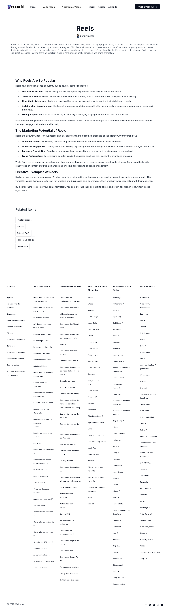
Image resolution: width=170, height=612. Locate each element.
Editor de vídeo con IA (69, 361)
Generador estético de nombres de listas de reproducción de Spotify (70, 404)
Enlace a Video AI (40, 476)
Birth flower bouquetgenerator (96, 489)
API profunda (145, 488)
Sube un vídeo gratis (42, 334)
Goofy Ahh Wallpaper (69, 573)
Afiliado (101, 7)
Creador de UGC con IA (43, 542)
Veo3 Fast (92, 448)
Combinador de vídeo (42, 360)
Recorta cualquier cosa (43, 403)
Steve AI (143, 346)
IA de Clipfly (118, 504)
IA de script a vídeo (41, 340)
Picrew (142, 546)
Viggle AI (116, 491)
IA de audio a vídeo (41, 470)
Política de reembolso (16, 339)
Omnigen (91, 374)
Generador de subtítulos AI (43, 451)
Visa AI (142, 359)
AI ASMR (91, 461)
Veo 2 (115, 533)
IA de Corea (118, 472)
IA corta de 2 (118, 361)
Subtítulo (116, 348)
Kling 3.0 (143, 558)
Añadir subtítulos (40, 366)
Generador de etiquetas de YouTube (70, 436)
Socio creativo (13, 365)
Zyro (90, 429)
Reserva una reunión (15, 359)
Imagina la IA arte (93, 382)
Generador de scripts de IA (43, 524)
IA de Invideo (145, 333)
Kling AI (116, 453)
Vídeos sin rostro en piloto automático (68, 316)
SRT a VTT (37, 443)
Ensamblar (144, 482)
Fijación (91, 7)
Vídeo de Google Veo (148, 436)
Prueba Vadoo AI (147, 6)
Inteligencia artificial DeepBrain (148, 396)
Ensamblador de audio (42, 347)
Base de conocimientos (16, 320)
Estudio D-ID (65, 514)
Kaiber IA (143, 430)
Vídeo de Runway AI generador (121, 369)
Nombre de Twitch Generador (41, 411)
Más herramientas (67, 387)
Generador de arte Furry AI (70, 559)
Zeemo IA (144, 314)
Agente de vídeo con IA (43, 499)
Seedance (117, 558)
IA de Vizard (118, 355)
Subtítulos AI (118, 323)
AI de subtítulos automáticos (146, 306)
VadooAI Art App (40, 548)
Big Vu (142, 501)
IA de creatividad (147, 417)
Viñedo (91, 310)
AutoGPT (63, 344)
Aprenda (112, 7)
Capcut (143, 327)
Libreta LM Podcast (117, 386)
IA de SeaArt (93, 390)
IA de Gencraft (146, 514)
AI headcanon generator (43, 561)
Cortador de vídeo (67, 381)
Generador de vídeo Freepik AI (148, 444)
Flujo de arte (93, 355)
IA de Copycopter (147, 527)
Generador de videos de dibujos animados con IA (70, 479)
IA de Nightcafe (146, 539)
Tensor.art (92, 410)
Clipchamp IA (118, 421)
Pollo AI (116, 497)
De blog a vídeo (66, 461)
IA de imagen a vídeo (69, 487)
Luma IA (143, 423)
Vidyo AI (116, 342)
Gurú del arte (93, 329)
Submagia (117, 297)
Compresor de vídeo (41, 353)
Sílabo (115, 427)
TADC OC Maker (40, 568)
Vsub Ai (116, 310)
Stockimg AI (118, 565)
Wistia (90, 304)
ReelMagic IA (145, 507)
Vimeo (90, 297)
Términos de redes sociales (41, 491)
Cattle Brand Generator (69, 580)
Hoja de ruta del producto (13, 306)
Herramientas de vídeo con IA (69, 452)
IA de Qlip (117, 394)
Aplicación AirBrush (96, 422)
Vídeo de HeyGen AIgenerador (148, 367)
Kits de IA (143, 533)
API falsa (116, 539)
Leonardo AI (145, 404)
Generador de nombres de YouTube (43, 374)
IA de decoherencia (96, 435)
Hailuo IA (116, 440)
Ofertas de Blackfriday (69, 394)
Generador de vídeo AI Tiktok (69, 326)
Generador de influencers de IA (67, 532)
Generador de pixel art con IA (69, 542)
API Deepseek (39, 505)
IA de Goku (92, 323)
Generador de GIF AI (68, 551)
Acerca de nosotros (15, 327)
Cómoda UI (144, 476)
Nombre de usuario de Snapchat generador (42, 423)
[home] (15, 7)
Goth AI (116, 571)
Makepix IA (92, 397)
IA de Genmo (145, 411)
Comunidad (11, 314)
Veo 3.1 (91, 504)
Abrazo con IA (39, 482)
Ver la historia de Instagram (67, 522)
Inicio (33, 7)
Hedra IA (143, 495)
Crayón (116, 478)
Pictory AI (117, 329)
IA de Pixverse (119, 434)
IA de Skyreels (94, 368)
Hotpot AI (117, 527)
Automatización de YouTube (68, 495)
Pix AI (115, 485)
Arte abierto (93, 361)
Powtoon (116, 459)
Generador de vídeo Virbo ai (121, 412)
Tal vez (91, 403)
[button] (50, 7)
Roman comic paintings (69, 567)
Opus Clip (117, 317)
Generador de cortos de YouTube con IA (43, 299)
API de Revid (145, 375)
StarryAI (116, 552)
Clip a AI (116, 546)
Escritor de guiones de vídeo (69, 426)
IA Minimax (117, 465)
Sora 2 (91, 497)
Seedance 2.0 (119, 584)
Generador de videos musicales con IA (42, 461)
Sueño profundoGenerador (146, 455)
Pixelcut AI (92, 342)
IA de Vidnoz (118, 378)
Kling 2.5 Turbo (119, 578)
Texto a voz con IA (68, 444)
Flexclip (143, 381)
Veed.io (116, 336)
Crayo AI (143, 388)
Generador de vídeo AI (69, 307)
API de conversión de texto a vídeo (42, 326)
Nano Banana (93, 454)
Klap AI (142, 320)
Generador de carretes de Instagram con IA (69, 336)
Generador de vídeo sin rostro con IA (43, 309)
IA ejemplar (144, 297)
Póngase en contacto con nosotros (16, 373)
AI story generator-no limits (96, 469)
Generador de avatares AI (43, 514)
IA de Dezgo (93, 317)
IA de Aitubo (93, 348)
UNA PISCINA (145, 463)
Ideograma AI (145, 520)
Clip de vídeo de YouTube (40, 384)
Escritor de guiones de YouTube (69, 416)
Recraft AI (117, 520)
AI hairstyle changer (41, 555)
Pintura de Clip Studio (97, 441)
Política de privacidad (16, 352)
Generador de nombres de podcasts (43, 394)
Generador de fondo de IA (43, 534)
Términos (11, 346)
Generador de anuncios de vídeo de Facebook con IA (70, 371)
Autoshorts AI (118, 304)
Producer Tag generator (150, 552)
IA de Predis (145, 352)
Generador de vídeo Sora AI (68, 352)
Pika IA (116, 446)
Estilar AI (91, 336)
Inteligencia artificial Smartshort (121, 512)
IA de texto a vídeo (41, 318)
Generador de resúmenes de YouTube (70, 299)
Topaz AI (143, 469)
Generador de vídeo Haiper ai (121, 402)
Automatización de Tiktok (68, 506)
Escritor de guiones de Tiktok (42, 435)
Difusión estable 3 (95, 416)
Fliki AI (142, 339)
